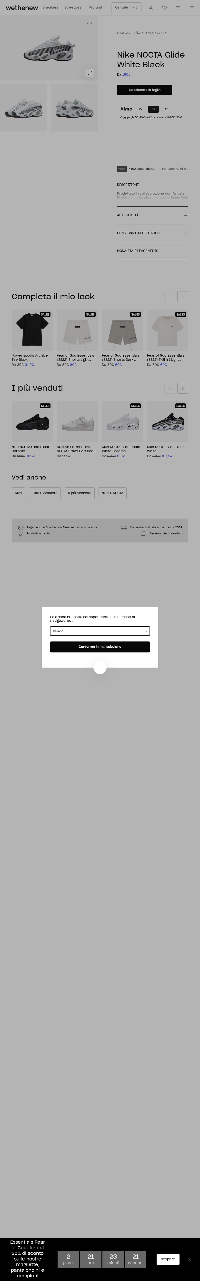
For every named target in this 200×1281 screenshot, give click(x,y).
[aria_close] (100, 667)
